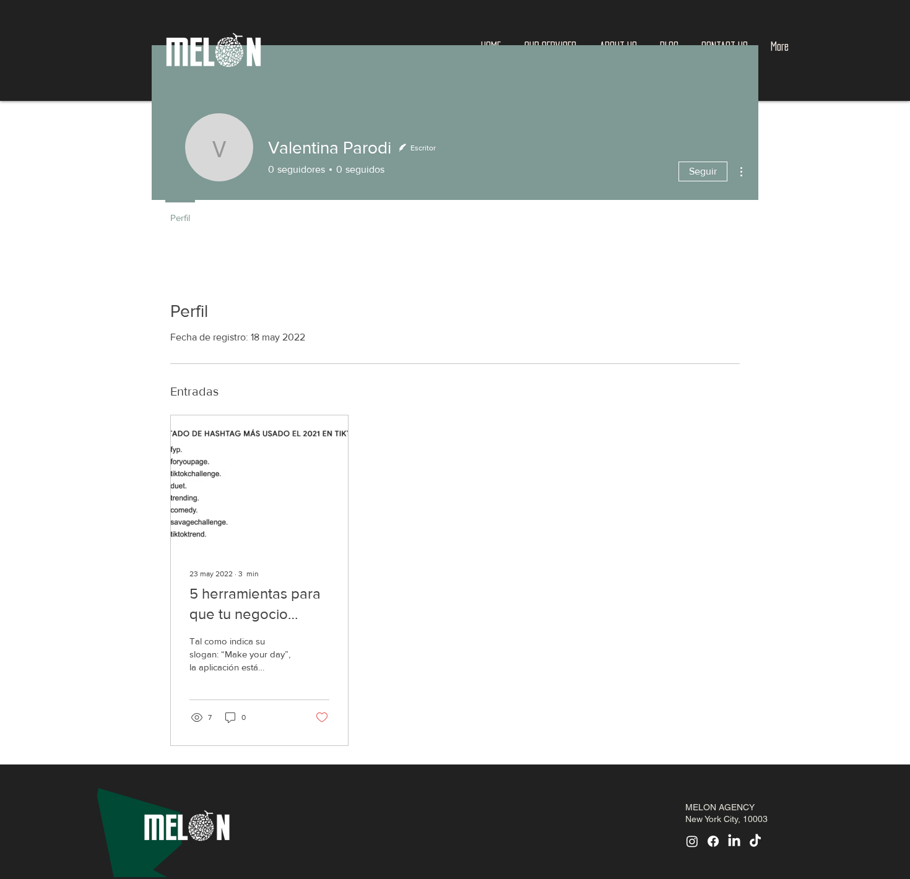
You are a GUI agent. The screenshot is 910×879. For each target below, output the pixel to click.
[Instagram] (692, 841)
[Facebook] (713, 841)
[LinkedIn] (734, 841)
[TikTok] (755, 841)
